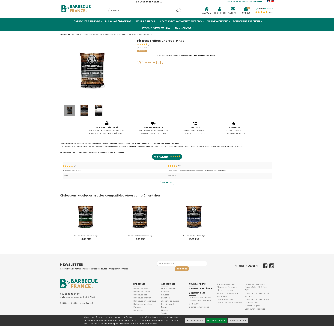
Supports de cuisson (170, 301)
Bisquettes (138, 310)
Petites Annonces (225, 299)
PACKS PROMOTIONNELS (156, 28)
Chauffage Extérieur (201, 288)
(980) (271, 12)
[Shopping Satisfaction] (264, 9)
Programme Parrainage (227, 293)
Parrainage (222, 296)
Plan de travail (167, 304)
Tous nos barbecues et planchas (98, 34)
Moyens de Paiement (227, 287)
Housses (165, 295)
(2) (149, 44)
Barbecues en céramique (144, 301)
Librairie (164, 310)
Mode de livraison (225, 290)
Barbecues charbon (142, 298)
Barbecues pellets (141, 288)
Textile (164, 313)
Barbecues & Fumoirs (87, 21)
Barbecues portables (142, 304)
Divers (164, 307)
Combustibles (121, 34)
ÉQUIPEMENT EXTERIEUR (246, 21)
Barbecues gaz (140, 295)
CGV (247, 290)
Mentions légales (252, 306)
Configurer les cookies (255, 309)
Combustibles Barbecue (141, 34)
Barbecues (139, 284)
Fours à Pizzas (145, 21)
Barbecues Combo (141, 291)
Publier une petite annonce (229, 302)
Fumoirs (137, 307)
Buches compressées (199, 307)
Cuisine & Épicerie (217, 21)
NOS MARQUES (183, 28)
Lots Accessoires (168, 288)
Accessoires (168, 284)
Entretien (165, 298)
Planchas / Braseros (118, 21)
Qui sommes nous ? (226, 284)
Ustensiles (165, 291)
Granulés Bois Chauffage (200, 300)
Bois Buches (194, 304)
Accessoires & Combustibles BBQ (181, 21)
